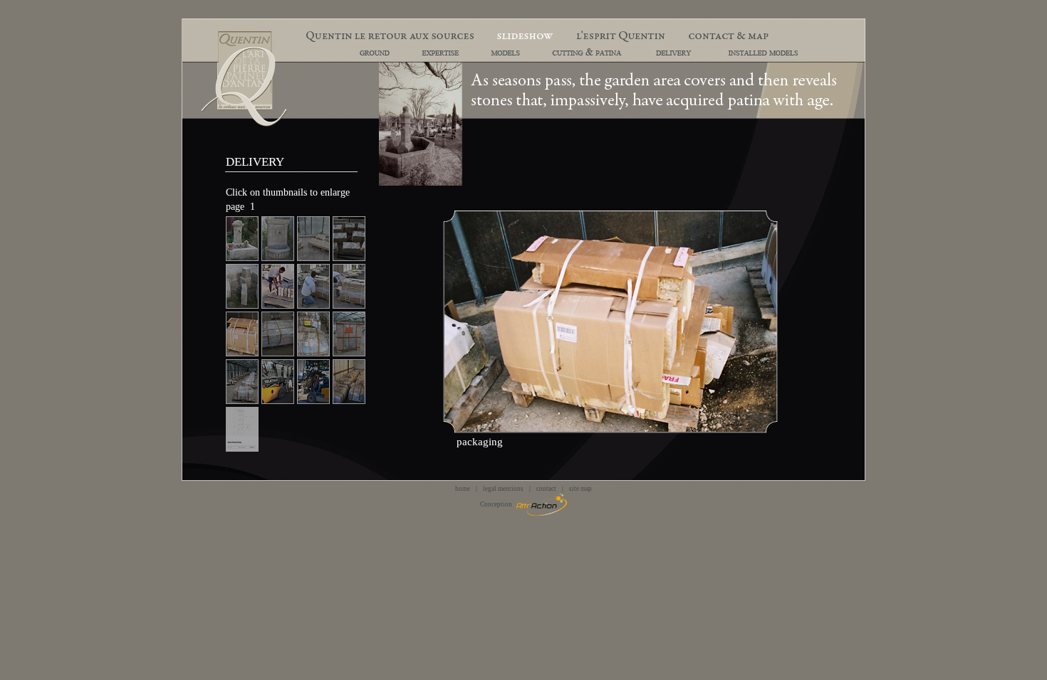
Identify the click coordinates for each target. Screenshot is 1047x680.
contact (546, 488)
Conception (498, 504)
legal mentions (503, 488)
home (463, 488)
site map (580, 488)
